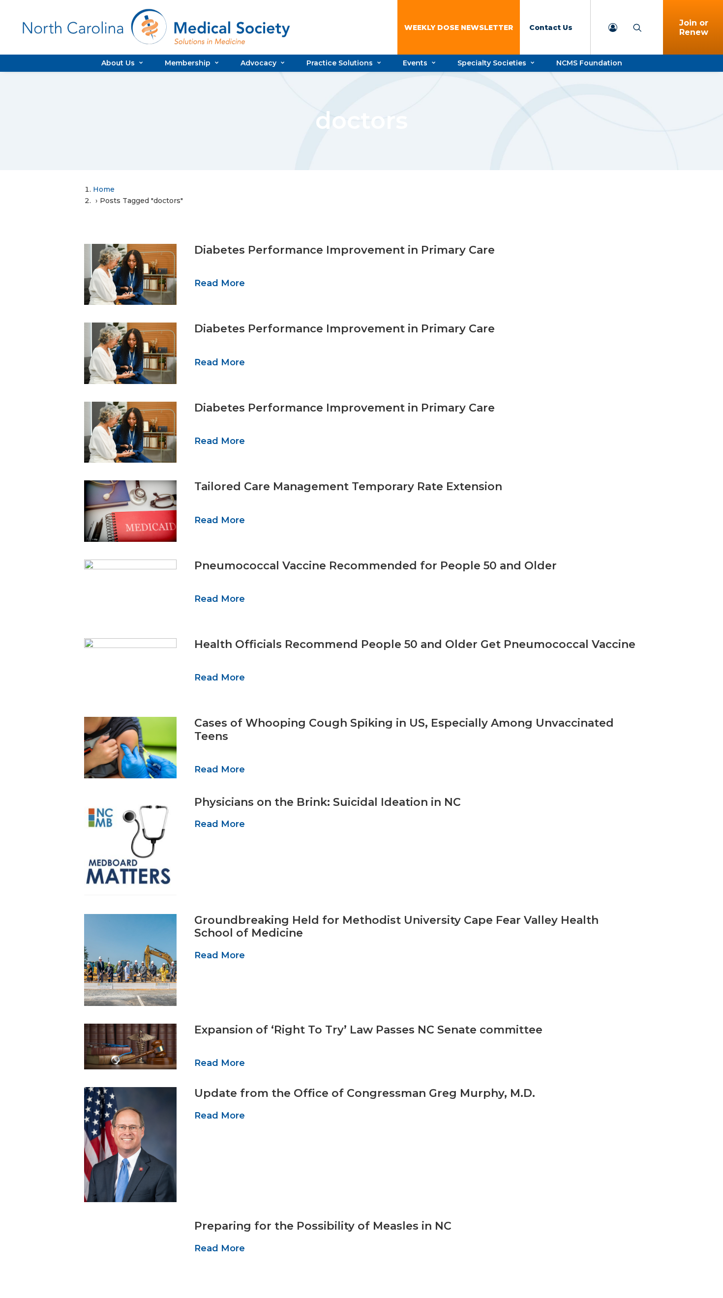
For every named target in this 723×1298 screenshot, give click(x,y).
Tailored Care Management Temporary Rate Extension (348, 486)
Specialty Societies (491, 62)
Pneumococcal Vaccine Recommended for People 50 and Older (375, 565)
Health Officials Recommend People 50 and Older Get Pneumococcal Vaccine (414, 644)
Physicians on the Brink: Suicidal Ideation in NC (327, 802)
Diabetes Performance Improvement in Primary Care (344, 250)
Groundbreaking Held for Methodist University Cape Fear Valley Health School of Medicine (396, 927)
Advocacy (258, 62)
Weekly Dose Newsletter (458, 27)
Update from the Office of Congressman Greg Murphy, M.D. (364, 1093)
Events (415, 62)
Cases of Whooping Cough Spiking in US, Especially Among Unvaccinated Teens (404, 729)
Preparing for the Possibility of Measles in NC (323, 1226)
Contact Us (550, 27)
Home (104, 189)
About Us (118, 62)
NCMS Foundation (589, 62)
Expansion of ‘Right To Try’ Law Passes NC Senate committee (368, 1029)
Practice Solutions (339, 62)
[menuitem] (458, 27)
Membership (188, 62)
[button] (130, 274)
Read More (219, 283)
